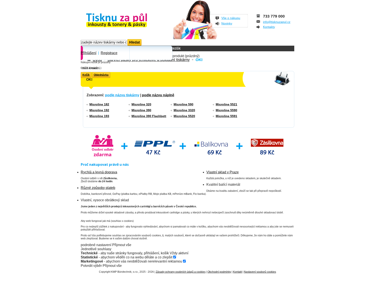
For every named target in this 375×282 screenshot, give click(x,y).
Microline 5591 (226, 116)
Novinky (226, 23)
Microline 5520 (184, 116)
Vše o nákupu (230, 18)
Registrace (109, 53)
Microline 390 (141, 110)
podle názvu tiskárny (122, 95)
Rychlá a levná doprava (99, 172)
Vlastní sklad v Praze (222, 172)
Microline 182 (99, 104)
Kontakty (269, 27)
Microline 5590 (226, 110)
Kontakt (237, 271)
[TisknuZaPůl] (128, 20)
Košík (177, 48)
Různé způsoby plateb (98, 188)
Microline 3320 (184, 110)
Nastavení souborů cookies (260, 271)
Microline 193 (99, 116)
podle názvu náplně (158, 95)
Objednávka (101, 74)
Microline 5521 (226, 104)
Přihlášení (88, 53)
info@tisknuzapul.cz (276, 22)
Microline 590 (183, 104)
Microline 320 (141, 104)
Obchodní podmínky (219, 271)
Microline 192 (99, 110)
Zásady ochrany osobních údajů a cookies (181, 271)
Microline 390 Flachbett (149, 116)
